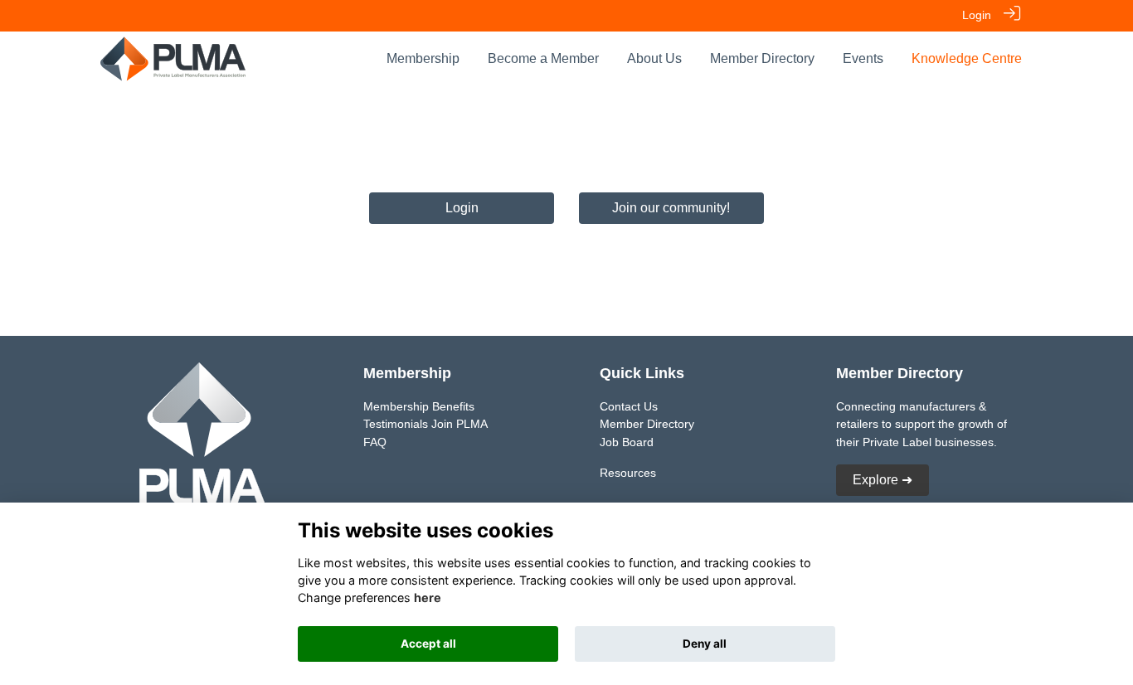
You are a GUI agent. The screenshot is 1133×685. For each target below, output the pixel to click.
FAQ (375, 442)
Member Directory (647, 423)
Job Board (627, 442)
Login (976, 15)
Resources (628, 472)
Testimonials (395, 423)
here (427, 597)
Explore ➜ (882, 480)
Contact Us (629, 406)
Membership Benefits (418, 406)
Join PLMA (459, 423)
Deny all (705, 643)
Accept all (428, 643)
